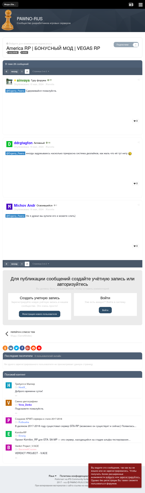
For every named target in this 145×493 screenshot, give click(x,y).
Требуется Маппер (25, 384)
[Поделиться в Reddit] (33, 348)
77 (50, 80)
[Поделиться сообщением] (139, 79)
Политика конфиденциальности (78, 475)
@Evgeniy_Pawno (15, 90)
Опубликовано (29, 84)
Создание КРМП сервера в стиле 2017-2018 (38, 418)
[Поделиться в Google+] (27, 348)
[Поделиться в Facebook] (22, 348)
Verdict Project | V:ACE (27, 446)
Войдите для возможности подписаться (30, 43)
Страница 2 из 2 (40, 71)
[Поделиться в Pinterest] (39, 348)
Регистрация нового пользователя (39, 313)
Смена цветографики (26, 401)
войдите (110, 477)
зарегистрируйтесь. (130, 477)
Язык (52, 475)
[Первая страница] (6, 71)
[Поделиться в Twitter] (16, 348)
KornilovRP (21, 432)
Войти (105, 310)
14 (49, 142)
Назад (14, 71)
